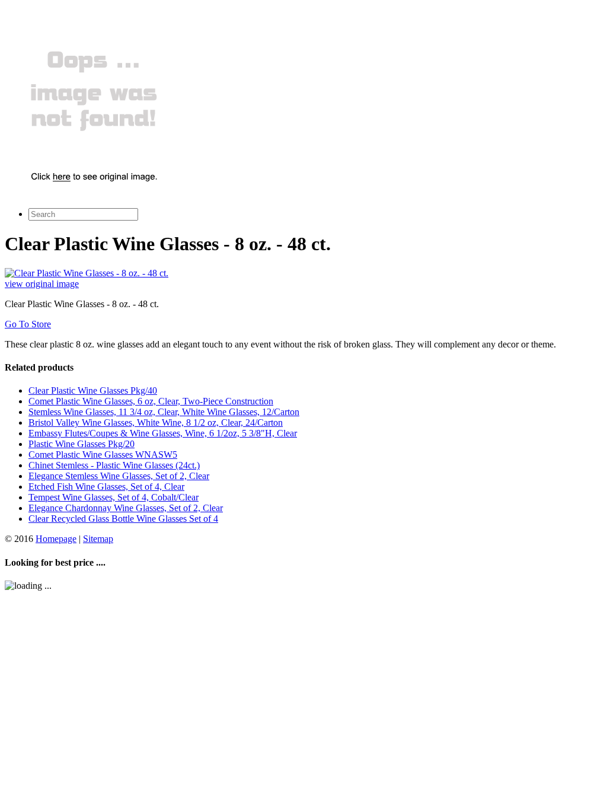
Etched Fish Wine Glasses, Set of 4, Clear (106, 486)
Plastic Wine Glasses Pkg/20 (81, 444)
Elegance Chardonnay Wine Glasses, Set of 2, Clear (125, 508)
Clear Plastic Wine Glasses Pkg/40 (92, 390)
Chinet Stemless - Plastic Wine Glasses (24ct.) (114, 465)
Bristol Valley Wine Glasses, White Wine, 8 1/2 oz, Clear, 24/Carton (155, 422)
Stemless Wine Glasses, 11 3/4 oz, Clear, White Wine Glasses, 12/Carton (163, 412)
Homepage (56, 539)
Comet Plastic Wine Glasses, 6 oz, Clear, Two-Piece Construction (150, 401)
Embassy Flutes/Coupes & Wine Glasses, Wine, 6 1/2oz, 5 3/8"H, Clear (162, 433)
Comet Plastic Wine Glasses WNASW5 (102, 454)
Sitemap (98, 539)
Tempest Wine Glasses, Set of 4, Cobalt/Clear (113, 497)
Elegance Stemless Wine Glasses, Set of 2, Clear (118, 476)
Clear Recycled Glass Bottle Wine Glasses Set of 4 (123, 519)
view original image (42, 284)
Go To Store (28, 324)
